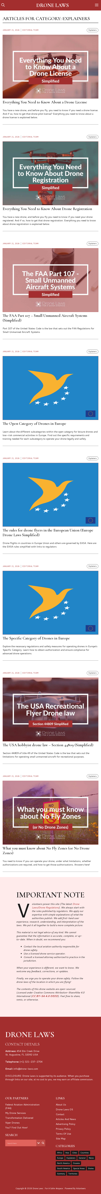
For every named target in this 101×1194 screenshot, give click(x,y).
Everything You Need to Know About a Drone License (45, 102)
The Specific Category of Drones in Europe (36, 638)
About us (61, 1104)
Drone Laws (52, 5)
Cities (74, 1152)
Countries (84, 1152)
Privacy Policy (63, 1129)
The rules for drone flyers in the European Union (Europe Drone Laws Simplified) (48, 532)
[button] (3, 5)
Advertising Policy (65, 1124)
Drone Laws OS (64, 1109)
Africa (59, 1152)
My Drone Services (15, 1113)
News (91, 1157)
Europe (60, 1157)
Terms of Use (63, 1133)
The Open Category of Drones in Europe (34, 423)
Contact (60, 1114)
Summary (61, 1173)
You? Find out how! (16, 1127)
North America (63, 1163)
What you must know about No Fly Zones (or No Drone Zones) (46, 850)
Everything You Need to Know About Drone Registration (47, 208)
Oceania (76, 1163)
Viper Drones (12, 1122)
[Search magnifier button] (43, 1143)
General (82, 1157)
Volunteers (81, 1188)
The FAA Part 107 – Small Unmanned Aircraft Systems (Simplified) (45, 318)
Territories (72, 1173)
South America (63, 1168)
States (91, 1168)
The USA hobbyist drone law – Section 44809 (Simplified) (48, 745)
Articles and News (66, 1119)
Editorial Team (30, 30)
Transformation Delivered (19, 1117)
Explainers (93, 30)
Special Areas (79, 1168)
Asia (67, 1152)
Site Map (60, 1138)
